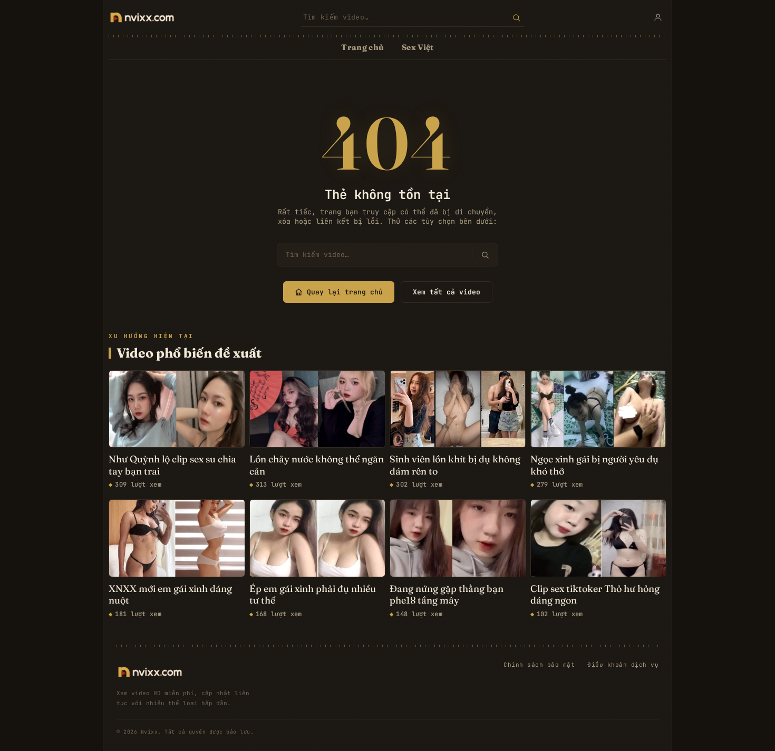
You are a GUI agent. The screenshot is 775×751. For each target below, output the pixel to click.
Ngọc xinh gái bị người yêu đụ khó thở (594, 465)
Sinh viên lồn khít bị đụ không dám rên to (455, 465)
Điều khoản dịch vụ (622, 664)
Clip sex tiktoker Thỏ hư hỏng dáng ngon (595, 595)
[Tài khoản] (658, 17)
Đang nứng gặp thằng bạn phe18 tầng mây (446, 595)
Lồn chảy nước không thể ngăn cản (316, 465)
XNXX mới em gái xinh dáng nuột (170, 595)
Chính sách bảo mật (539, 664)
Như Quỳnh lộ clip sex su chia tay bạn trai (172, 465)
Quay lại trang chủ (345, 292)
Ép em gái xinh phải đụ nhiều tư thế (312, 595)
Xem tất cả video (446, 292)
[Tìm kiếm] (516, 17)
